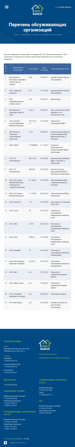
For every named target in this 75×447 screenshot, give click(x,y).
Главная (16, 35)
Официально (26, 35)
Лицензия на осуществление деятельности (54, 358)
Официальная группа (17, 443)
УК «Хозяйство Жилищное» (14, 439)
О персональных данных (48, 354)
